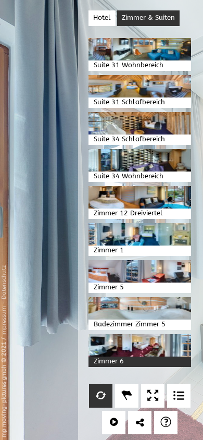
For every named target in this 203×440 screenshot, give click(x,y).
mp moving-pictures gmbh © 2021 (4, 388)
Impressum (4, 321)
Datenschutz (4, 282)
